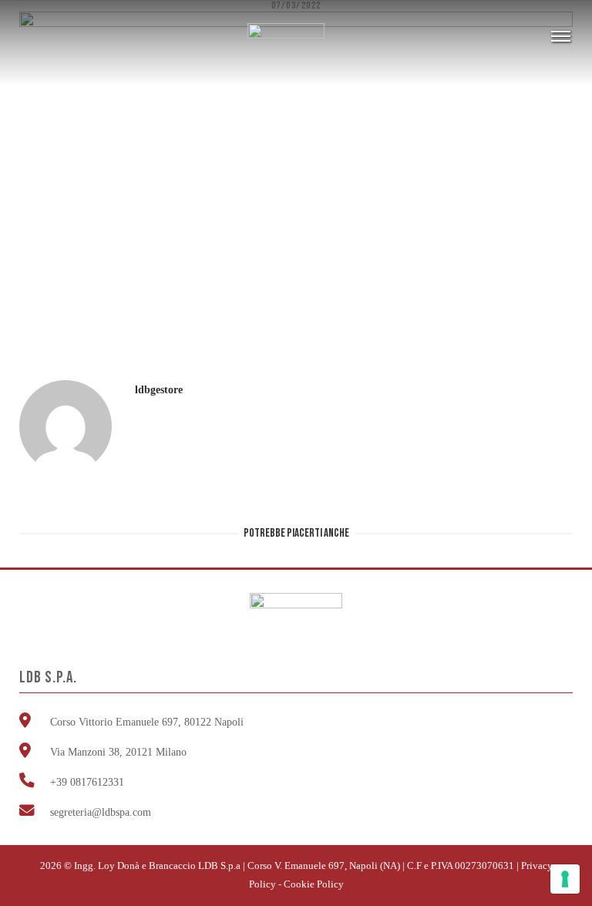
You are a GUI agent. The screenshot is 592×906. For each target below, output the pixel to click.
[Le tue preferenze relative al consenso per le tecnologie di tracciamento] (565, 879)
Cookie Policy (314, 884)
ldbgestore (159, 390)
